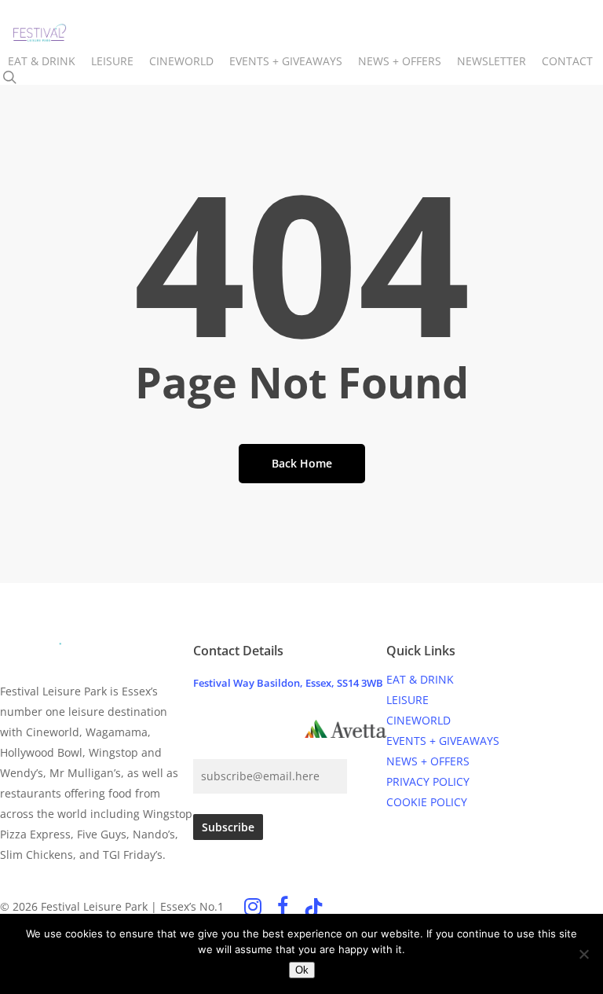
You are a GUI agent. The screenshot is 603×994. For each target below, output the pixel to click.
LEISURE (407, 699)
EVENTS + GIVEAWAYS (442, 740)
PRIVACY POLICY (428, 781)
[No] (583, 954)
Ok (302, 970)
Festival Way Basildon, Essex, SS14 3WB (288, 683)
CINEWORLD (418, 720)
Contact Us (241, 729)
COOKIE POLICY (426, 801)
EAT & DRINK (420, 679)
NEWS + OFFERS (428, 761)
